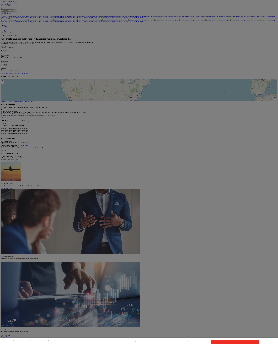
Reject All (137, 341)
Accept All (235, 341)
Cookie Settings (186, 341)
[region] (139, 342)
